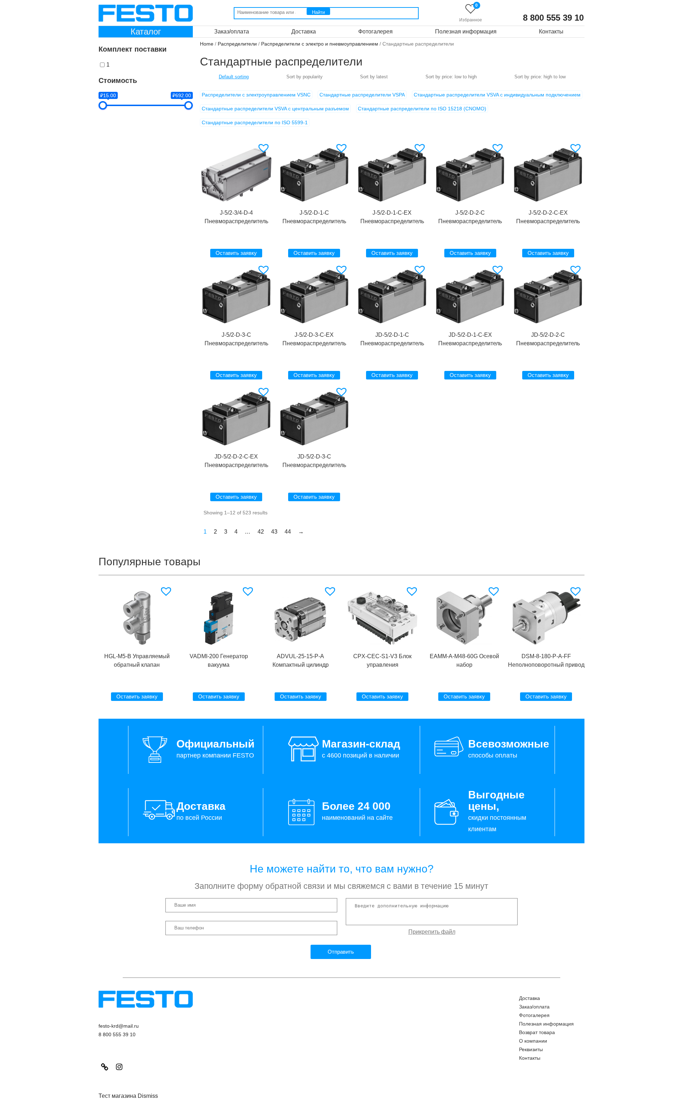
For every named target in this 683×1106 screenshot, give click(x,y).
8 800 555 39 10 (553, 18)
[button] (264, 148)
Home (206, 44)
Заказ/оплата (231, 31)
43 (274, 532)
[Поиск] (318, 11)
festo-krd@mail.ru (119, 1026)
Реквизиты (531, 1049)
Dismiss (148, 1096)
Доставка (303, 31)
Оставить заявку (236, 253)
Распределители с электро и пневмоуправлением (319, 44)
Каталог (146, 31)
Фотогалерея (375, 31)
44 (288, 532)
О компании (533, 1041)
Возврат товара (537, 1032)
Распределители (237, 44)
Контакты (551, 31)
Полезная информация (466, 31)
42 (261, 532)
